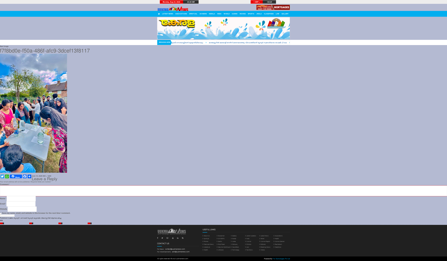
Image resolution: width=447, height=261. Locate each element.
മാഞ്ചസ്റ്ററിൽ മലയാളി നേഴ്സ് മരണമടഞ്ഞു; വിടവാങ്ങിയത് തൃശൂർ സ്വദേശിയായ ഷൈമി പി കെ (220, 43)
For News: (160, 249)
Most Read (221, 244)
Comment (5, 184)
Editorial (263, 244)
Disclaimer (221, 236)
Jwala (259, 14)
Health (277, 238)
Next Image (4, 46)
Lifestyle (221, 250)
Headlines (278, 247)
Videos (263, 250)
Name (3, 198)
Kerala (212, 14)
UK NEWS (203, 14)
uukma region (265, 241)
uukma (234, 14)
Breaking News (265, 247)
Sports (251, 14)
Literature (207, 247)
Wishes (248, 244)
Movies (243, 14)
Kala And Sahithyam (224, 247)
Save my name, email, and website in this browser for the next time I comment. (36, 213)
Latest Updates (251, 236)
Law (277, 14)
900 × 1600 (47, 176)
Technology (235, 250)
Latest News (167, 14)
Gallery (284, 14)
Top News (249, 250)
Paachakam (278, 244)
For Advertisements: (164, 252)
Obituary (235, 244)
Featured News (209, 244)
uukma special (279, 241)
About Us (207, 236)
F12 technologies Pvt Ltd (281, 259)
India (219, 14)
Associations (181, 14)
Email (3, 203)
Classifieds (269, 14)
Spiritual (193, 14)
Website (3, 209)
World (227, 14)
